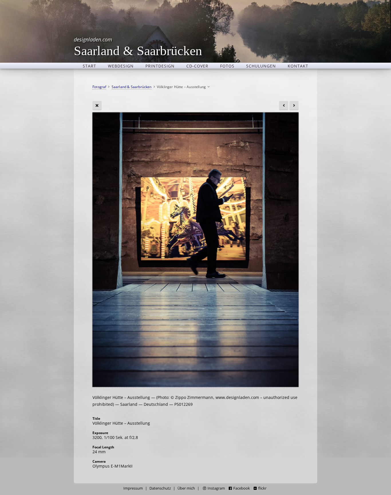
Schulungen (261, 65)
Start (89, 65)
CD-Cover (197, 65)
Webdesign (121, 65)
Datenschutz (160, 488)
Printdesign (160, 65)
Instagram (216, 488)
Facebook (241, 488)
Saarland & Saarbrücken (138, 46)
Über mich (186, 488)
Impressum (133, 488)
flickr (262, 488)
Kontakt (298, 65)
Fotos (227, 65)
